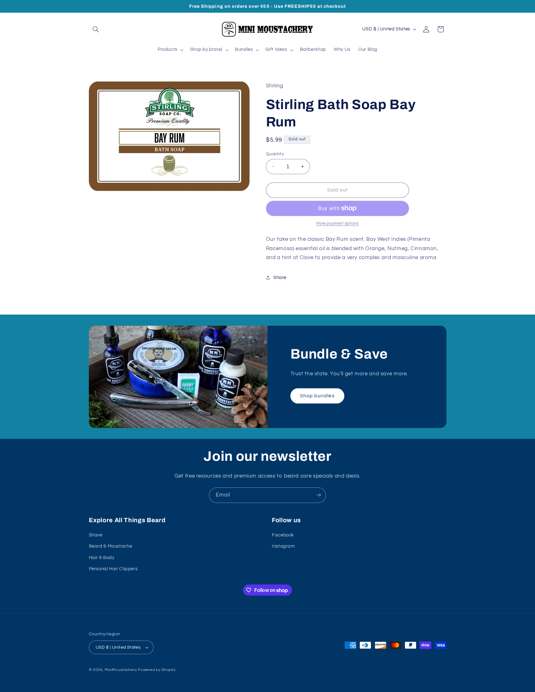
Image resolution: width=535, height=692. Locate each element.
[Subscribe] (318, 495)
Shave (95, 535)
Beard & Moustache (110, 546)
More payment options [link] (337, 224)
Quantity (275, 154)
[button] (96, 29)
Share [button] (279, 277)
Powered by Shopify (157, 670)
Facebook (283, 535)
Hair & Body (102, 557)
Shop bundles (317, 395)
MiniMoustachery (121, 670)
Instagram (283, 546)
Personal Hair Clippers (113, 568)
